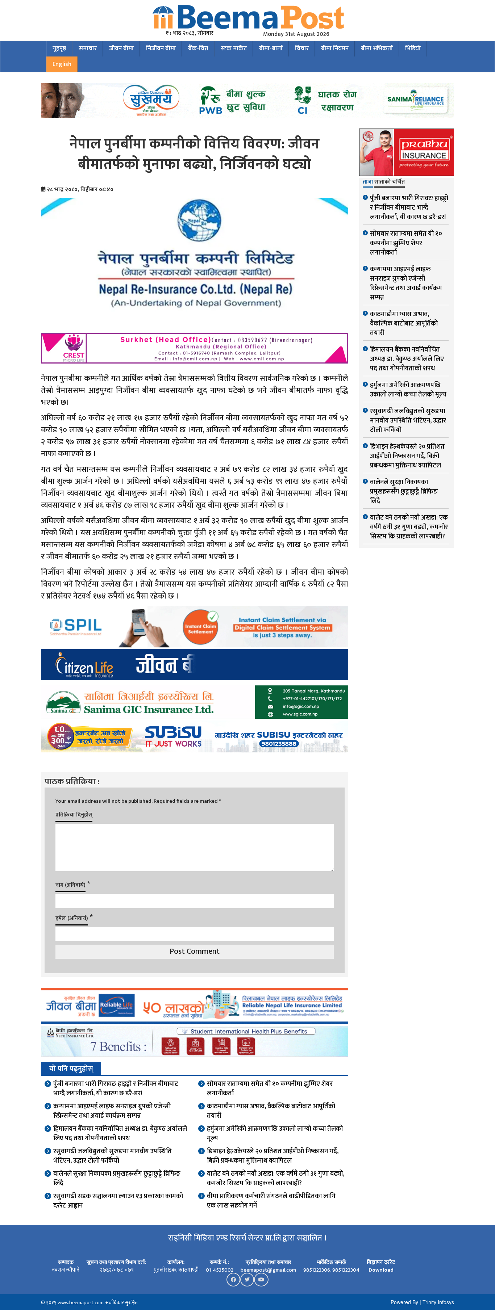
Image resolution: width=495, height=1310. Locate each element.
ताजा (368, 182)
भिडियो (413, 48)
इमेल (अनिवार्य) (71, 918)
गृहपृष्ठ (59, 48)
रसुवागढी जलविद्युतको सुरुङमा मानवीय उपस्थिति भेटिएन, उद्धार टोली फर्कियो (112, 1156)
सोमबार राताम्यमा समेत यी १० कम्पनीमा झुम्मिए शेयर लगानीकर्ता (270, 1088)
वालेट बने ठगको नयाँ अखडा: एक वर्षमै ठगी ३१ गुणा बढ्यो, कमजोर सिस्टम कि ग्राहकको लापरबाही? (275, 1178)
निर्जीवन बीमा (161, 48)
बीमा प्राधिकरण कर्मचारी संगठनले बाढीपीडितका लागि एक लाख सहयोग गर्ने (271, 1201)
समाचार (88, 48)
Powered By (404, 1302)
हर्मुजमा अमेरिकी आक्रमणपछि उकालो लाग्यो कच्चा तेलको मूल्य (275, 1133)
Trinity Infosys (438, 1302)
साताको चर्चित (389, 182)
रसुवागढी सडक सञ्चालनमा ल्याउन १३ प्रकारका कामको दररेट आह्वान (118, 1201)
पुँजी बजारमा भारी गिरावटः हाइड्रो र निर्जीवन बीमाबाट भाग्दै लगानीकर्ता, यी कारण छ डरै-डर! (115, 1088)
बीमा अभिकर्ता (377, 48)
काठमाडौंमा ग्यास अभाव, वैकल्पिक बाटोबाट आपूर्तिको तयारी (271, 1111)
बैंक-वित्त (198, 48)
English (62, 64)
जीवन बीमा (121, 48)
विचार (302, 48)
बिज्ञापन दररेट (381, 1262)
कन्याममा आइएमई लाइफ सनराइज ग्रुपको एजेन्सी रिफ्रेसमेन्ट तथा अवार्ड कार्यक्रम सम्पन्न (112, 1111)
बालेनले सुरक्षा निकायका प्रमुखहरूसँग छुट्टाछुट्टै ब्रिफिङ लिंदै (116, 1178)
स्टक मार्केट (234, 48)
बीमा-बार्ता (271, 48)
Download (381, 1270)
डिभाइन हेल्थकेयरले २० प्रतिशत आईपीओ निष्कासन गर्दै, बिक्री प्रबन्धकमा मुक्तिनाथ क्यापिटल (272, 1156)
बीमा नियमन (335, 48)
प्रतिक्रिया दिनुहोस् (73, 815)
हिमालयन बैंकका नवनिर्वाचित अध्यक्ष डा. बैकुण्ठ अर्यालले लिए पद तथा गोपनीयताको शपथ (120, 1133)
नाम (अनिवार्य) (70, 885)
